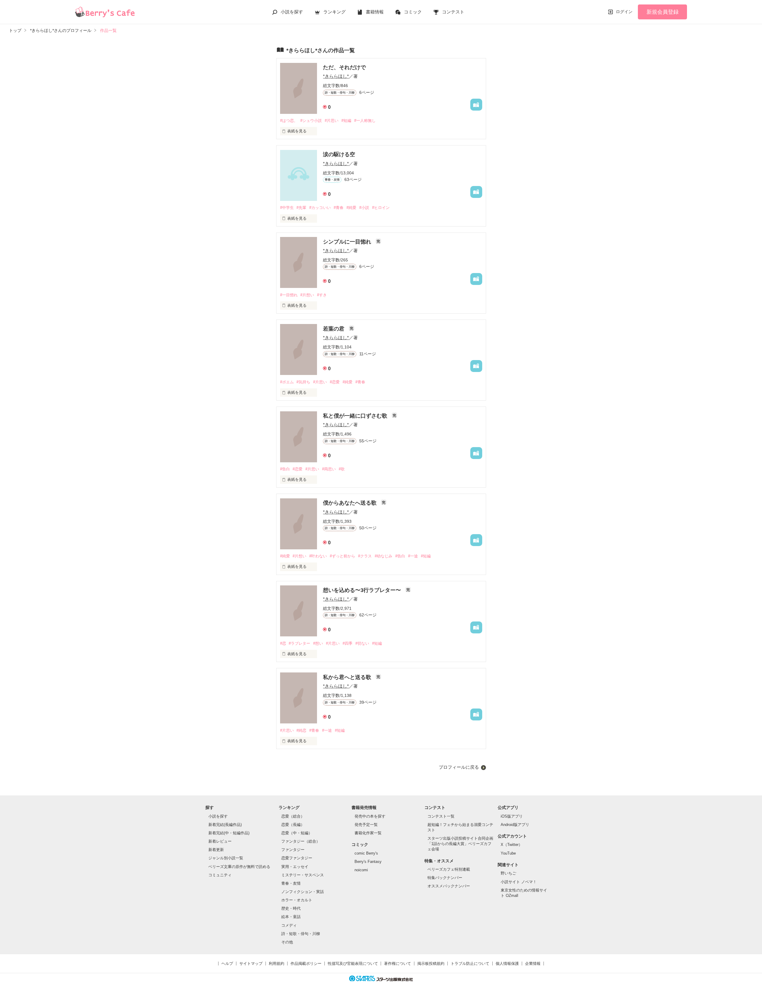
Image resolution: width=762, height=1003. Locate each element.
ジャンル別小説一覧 (225, 858)
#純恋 (301, 730)
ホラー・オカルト (296, 900)
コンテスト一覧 (441, 816)
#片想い (307, 295)
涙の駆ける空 (339, 154)
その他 (287, 942)
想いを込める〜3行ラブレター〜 (362, 590)
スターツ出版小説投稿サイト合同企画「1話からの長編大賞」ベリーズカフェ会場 (460, 843)
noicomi (361, 870)
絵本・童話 (291, 916)
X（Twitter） (511, 844)
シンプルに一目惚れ (348, 242)
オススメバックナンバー (448, 886)
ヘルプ (227, 963)
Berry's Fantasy (368, 861)
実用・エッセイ (294, 866)
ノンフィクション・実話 (302, 891)
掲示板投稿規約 (430, 963)
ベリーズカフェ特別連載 (448, 869)
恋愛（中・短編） (296, 833)
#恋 (283, 643)
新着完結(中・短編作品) (228, 833)
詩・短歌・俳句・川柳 (300, 933)
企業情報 (533, 963)
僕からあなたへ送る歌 (350, 503)
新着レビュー (220, 841)
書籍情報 (375, 11)
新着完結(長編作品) (225, 824)
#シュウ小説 (311, 120)
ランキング (334, 11)
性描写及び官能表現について (353, 963)
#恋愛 (335, 382)
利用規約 (276, 963)
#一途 (413, 556)
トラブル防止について (470, 963)
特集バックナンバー (444, 877)
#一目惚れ (289, 295)
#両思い (329, 469)
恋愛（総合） (293, 816)
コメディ (289, 925)
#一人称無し (365, 120)
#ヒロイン (381, 207)
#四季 (347, 643)
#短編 (346, 120)
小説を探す (292, 11)
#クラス (365, 556)
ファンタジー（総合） (300, 841)
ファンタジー (293, 849)
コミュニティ (220, 875)
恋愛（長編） (293, 824)
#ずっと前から (342, 556)
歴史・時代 (291, 908)
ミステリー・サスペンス (302, 875)
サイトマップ (251, 963)
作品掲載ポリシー (306, 963)
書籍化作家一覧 (368, 833)
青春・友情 (291, 883)
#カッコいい (320, 207)
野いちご (508, 873)
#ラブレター (299, 643)
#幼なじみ (383, 556)
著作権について (397, 963)
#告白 (285, 469)
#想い (318, 643)
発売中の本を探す (370, 816)
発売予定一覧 (366, 824)
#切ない (362, 643)
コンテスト (453, 11)
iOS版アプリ (512, 816)
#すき (322, 295)
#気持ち (303, 382)
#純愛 (351, 207)
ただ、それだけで (344, 67)
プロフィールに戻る (459, 767)
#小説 (364, 207)
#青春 (338, 207)
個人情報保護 (507, 963)
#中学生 (287, 207)
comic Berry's (366, 853)
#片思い (331, 120)
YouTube (508, 853)
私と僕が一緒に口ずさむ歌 (356, 416)
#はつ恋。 (289, 120)
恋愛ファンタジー (296, 858)
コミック (413, 11)
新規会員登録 (663, 12)
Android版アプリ (515, 824)
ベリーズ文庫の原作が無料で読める (239, 866)
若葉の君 (334, 329)
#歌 (342, 469)
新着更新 (216, 849)
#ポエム (287, 382)
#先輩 (301, 207)
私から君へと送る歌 (348, 677)
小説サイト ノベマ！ (519, 882)
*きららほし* (336, 76)
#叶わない (318, 556)
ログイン (624, 11)
